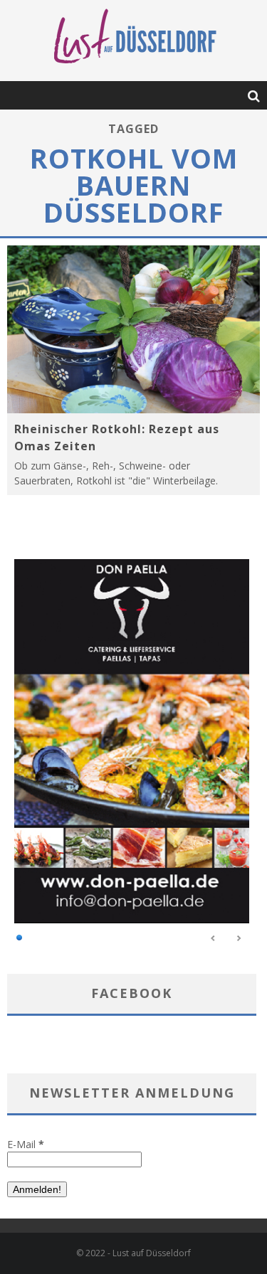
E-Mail (25, 1144)
